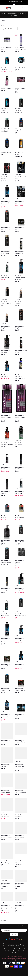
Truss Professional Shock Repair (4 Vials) (20, 791)
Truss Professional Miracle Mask (5, 665)
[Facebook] (9, 939)
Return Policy (10, 946)
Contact (11, 944)
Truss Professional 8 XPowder (6, 178)
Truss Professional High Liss (5, 516)
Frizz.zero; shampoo (6, 153)
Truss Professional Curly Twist (5, 351)
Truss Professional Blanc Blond (19, 202)
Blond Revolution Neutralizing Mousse (20, 48)
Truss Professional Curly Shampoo (19, 327)
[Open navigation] (2, 8)
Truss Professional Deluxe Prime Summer (7, 443)
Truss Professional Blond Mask (19, 228)
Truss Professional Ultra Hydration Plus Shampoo (20, 884)
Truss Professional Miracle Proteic (19, 665)
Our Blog (23, 946)
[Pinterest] (12, 939)
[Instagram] (17, 939)
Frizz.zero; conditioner (18, 130)
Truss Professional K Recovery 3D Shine (20, 589)
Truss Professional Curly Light (5, 327)
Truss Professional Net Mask (21, 715)
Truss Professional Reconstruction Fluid (6, 791)
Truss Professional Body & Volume (19, 252)
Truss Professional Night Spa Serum (5, 741)
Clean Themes (10, 958)
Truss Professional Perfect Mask (5, 765)
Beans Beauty (18, 956)
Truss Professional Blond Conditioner (6, 228)
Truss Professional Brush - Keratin (5, 276)
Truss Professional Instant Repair (5, 589)
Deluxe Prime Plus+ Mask (20, 89)
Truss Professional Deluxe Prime (5, 375)
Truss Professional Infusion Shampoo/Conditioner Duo (21, 563)
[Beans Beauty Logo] (20, 939)
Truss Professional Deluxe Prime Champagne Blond (20, 376)
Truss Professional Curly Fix (19, 302)
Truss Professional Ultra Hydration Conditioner (19, 862)
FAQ (16, 944)
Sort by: (3, 26)
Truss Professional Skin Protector (5, 816)
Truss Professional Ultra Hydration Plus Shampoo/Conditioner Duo (7, 907)
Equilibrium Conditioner (18, 109)
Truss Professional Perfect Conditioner (20, 741)
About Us (5, 944)
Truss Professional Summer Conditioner (6, 836)
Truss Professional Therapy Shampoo (5, 862)
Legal (20, 944)
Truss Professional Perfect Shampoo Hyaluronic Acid (19, 766)
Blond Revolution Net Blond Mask (6, 48)
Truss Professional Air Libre (20, 178)
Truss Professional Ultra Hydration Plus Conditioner (6, 884)
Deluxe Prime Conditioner (4, 68)
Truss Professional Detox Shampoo (19, 443)
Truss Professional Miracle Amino (5, 615)
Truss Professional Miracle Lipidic (19, 639)
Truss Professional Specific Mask (19, 816)
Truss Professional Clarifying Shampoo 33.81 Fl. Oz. (20, 277)
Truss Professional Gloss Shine (5, 492)
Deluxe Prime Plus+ (6, 88)
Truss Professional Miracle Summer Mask (21, 689)
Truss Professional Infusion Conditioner (20, 541)
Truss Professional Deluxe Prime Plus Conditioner (5, 417)
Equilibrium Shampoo (6, 129)
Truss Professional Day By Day (21, 351)
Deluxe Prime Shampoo (4, 109)
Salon (17, 946)
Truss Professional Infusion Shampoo (6, 561)
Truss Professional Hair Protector (19, 492)
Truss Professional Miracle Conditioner (20, 615)
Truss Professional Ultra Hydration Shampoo (19, 907)
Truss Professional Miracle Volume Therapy (5, 716)
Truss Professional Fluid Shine (19, 468)
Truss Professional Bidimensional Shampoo (5, 203)
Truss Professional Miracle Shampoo (5, 689)
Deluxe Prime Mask (20, 68)
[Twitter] (7, 939)
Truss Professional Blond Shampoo (5, 252)
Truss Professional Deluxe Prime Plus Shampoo (19, 417)
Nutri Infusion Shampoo (19, 153)
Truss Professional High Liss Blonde (19, 516)
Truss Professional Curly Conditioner (5, 302)
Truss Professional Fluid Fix (5, 468)
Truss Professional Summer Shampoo (19, 836)
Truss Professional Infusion (5, 541)
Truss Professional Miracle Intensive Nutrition (5, 640)
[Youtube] (14, 939)
